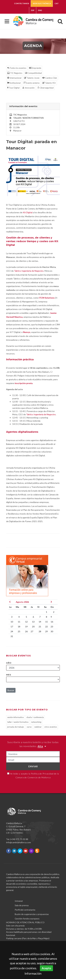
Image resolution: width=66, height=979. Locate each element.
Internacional (15, 78)
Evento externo (32, 83)
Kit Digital (27, 212)
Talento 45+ (50, 83)
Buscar (11, 690)
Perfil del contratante (25, 909)
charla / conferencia (35, 717)
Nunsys (26, 332)
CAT (57, 3)
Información (33, 973)
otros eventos (50, 727)
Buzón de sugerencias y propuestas (32, 914)
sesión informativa (15, 717)
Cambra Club (51, 78)
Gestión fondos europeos (27, 918)
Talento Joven (32, 78)
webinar (38, 727)
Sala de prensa (22, 905)
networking (36, 722)
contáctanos (21, 3)
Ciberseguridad (46, 88)
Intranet (19, 901)
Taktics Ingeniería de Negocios (29, 271)
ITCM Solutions (46, 297)
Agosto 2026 (22, 602)
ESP (32, 10)
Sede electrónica (42, 3)
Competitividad (34, 73)
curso (29, 727)
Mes (8, 674)
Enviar (33, 766)
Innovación (29, 88)
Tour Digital (13, 88)
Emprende (36, 68)
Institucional (15, 83)
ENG (40, 10)
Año (9, 663)
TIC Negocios (16, 73)
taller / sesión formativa (17, 722)
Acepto (46, 968)
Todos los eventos (17, 68)
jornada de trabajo (15, 727)
